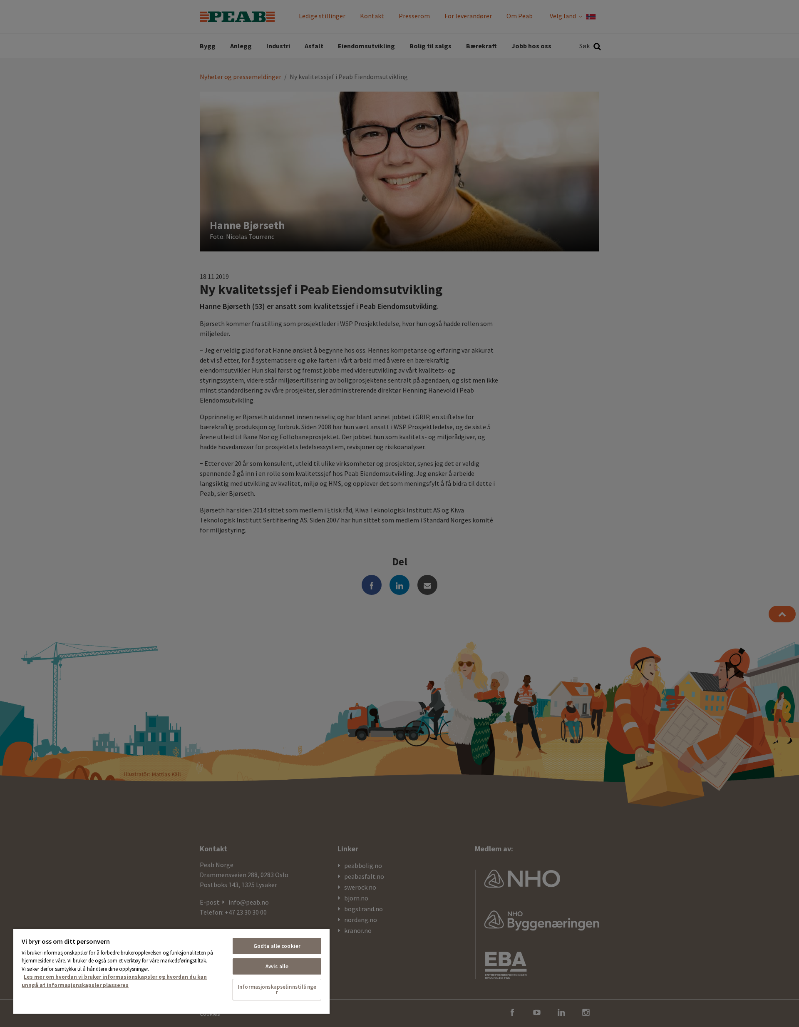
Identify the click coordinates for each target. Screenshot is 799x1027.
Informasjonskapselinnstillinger (277, 989)
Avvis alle (277, 966)
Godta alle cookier (276, 946)
